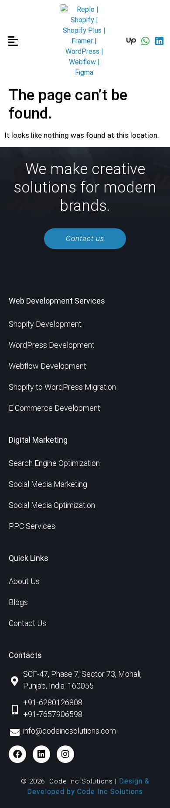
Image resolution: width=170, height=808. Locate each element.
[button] (13, 41)
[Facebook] (17, 754)
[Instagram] (65, 754)
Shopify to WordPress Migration (62, 387)
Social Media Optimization (52, 505)
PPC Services (32, 526)
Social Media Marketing (48, 484)
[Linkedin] (159, 41)
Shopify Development (45, 324)
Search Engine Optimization (54, 463)
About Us (24, 581)
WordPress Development (52, 345)
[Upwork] (131, 41)
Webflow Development (47, 366)
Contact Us (27, 623)
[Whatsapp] (145, 41)
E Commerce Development (54, 408)
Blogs (18, 602)
